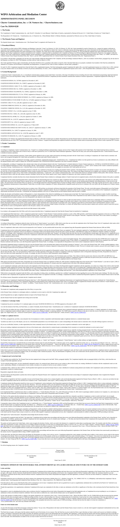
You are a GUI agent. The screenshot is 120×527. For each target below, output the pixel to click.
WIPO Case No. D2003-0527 (78, 312)
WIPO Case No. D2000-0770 (92, 344)
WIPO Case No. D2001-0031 (8, 344)
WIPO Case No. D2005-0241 (79, 345)
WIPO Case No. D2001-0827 (40, 312)
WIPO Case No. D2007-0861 (29, 439)
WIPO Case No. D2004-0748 (92, 404)
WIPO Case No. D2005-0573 (55, 404)
